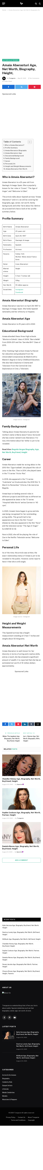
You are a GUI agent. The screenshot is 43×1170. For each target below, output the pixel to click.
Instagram (19, 289)
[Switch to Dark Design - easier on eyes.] (39, 4)
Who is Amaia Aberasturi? (14, 145)
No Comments (34, 78)
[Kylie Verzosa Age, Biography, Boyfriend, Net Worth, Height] (8, 1035)
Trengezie (12, 78)
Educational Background (14, 156)
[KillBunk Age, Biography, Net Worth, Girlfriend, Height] (8, 1058)
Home (4, 10)
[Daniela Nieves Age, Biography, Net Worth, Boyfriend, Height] (21, 833)
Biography (5, 1078)
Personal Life (10, 164)
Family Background (12, 158)
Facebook (19, 292)
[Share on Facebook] (8, 87)
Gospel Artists (7, 1085)
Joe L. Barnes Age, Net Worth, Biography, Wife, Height (31, 738)
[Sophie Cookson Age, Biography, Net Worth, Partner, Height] (21, 799)
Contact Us (21, 1117)
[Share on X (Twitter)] (21, 87)
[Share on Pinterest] (34, 87)
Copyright (31, 1120)
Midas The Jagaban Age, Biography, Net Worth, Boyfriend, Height (11, 738)
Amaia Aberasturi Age (13, 153)
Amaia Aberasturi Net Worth (16, 169)
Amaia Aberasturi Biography (16, 150)
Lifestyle (5, 1089)
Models (4, 1096)
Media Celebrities (8, 1092)
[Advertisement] (21, 36)
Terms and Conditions (18, 1120)
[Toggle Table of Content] (28, 142)
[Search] (36, 3)
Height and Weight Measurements (18, 166)
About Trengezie (33, 1117)
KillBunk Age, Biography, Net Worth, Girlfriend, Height (21, 939)
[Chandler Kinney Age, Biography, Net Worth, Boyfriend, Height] (21, 765)
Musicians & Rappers (9, 1099)
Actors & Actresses (10, 60)
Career (7, 161)
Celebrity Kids (7, 1082)
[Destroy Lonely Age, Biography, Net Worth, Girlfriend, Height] (8, 1047)
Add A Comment (21, 860)
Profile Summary (11, 148)
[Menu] (3, 3)
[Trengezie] (21, 3)
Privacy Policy (10, 1117)
